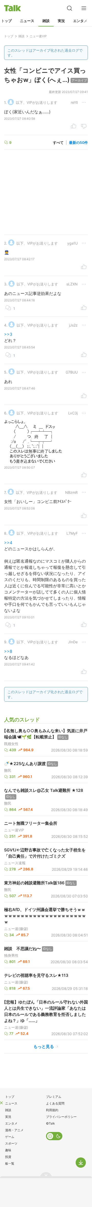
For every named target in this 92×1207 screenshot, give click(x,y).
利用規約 (52, 1110)
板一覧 (9, 1163)
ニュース (27, 20)
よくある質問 (55, 1103)
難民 (7, 770)
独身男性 (11, 955)
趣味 (8, 1150)
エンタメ (80, 20)
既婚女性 (11, 744)
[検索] (69, 8)
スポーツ (11, 1143)
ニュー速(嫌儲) (16, 929)
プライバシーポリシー (61, 1117)
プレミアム (53, 1097)
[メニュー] (84, 8)
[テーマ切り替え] (54, 1136)
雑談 (46, 20)
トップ (9, 1097)
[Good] (74, 127)
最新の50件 (78, 142)
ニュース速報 (15, 863)
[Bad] (84, 127)
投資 (8, 1157)
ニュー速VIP (14, 830)
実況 (61, 20)
